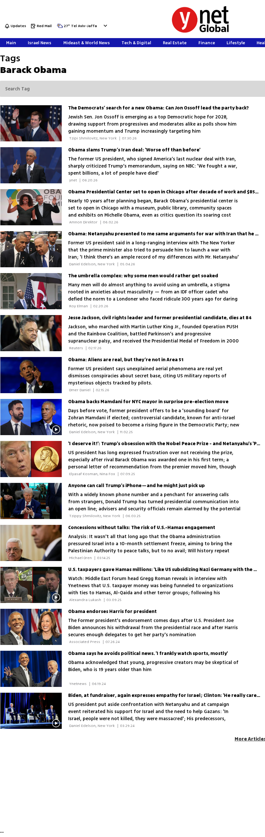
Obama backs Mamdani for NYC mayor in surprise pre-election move (148, 401)
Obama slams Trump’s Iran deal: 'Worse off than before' (134, 150)
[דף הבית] (200, 31)
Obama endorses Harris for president (112, 611)
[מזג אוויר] (60, 27)
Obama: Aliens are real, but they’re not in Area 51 (126, 359)
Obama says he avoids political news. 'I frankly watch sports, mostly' (148, 653)
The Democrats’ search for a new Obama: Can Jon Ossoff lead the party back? (158, 108)
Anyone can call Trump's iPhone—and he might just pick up (136, 485)
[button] (104, 26)
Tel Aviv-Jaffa (84, 26)
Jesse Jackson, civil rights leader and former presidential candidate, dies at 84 (160, 317)
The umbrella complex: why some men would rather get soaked (143, 275)
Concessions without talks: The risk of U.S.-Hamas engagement (141, 527)
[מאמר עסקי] (34, 501)
